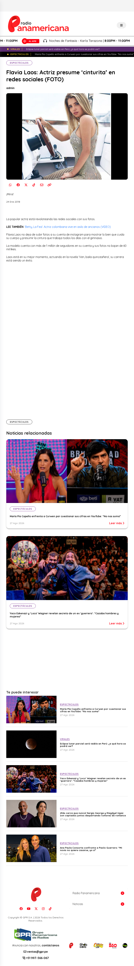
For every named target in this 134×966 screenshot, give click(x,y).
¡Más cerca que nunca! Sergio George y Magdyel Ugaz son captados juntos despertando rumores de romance (93, 814)
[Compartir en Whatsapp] (10, 185)
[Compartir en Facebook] (18, 185)
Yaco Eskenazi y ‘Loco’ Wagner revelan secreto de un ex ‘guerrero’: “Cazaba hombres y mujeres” (93, 779)
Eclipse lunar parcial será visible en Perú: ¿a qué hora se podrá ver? (93, 744)
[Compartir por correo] (42, 185)
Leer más (115, 523)
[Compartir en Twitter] (26, 185)
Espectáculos (19, 63)
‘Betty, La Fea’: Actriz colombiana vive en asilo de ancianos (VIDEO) (68, 227)
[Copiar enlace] (49, 185)
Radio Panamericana (86, 893)
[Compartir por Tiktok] (34, 185)
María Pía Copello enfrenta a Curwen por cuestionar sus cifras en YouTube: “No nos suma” (65, 516)
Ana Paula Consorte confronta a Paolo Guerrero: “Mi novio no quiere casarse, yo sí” (91, 848)
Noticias (78, 904)
